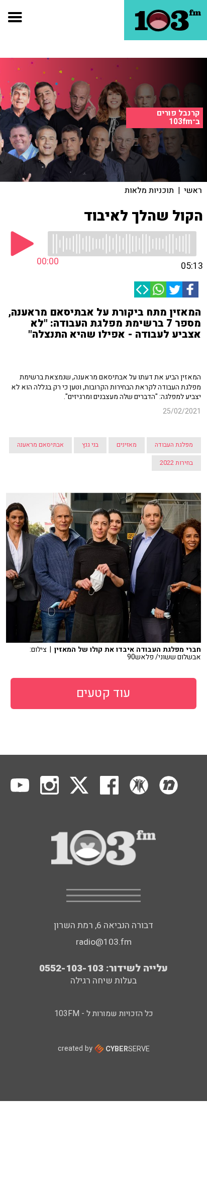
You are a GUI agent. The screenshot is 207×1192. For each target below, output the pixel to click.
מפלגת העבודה (174, 444)
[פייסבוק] (190, 289)
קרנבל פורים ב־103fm (178, 117)
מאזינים (127, 444)
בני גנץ (90, 444)
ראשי (193, 190)
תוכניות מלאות (149, 190)
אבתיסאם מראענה (40, 444)
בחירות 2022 (176, 462)
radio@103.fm (104, 942)
